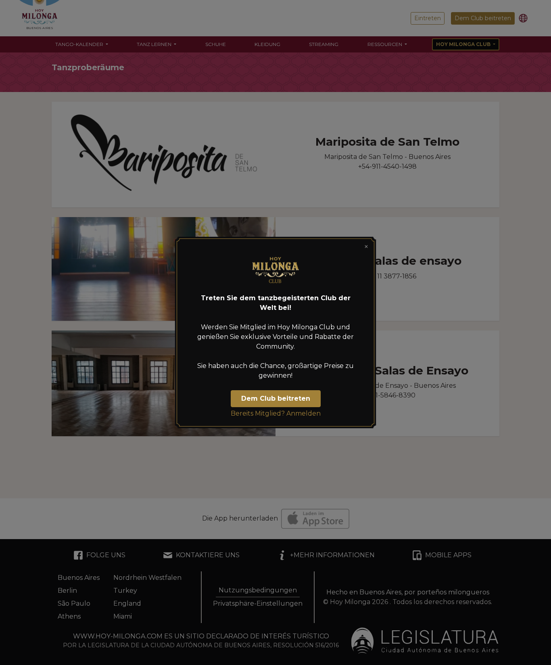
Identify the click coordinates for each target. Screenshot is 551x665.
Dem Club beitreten (275, 398)
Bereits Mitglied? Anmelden (276, 413)
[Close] (366, 246)
